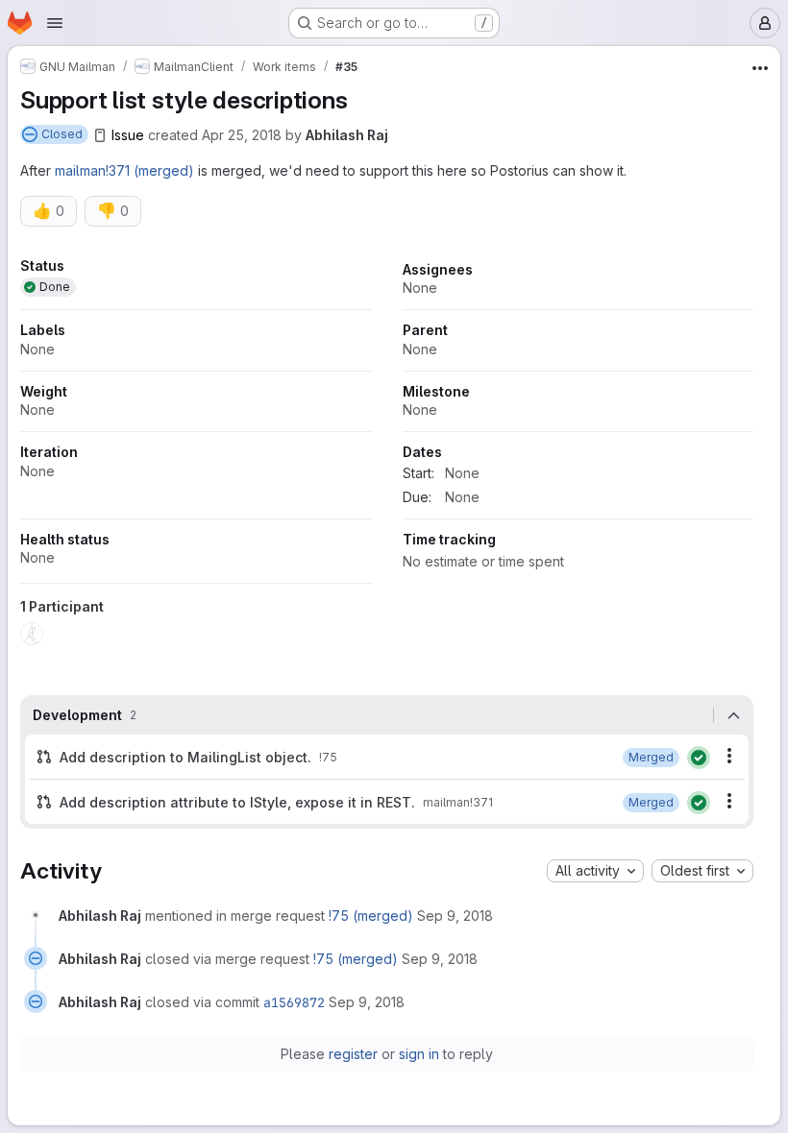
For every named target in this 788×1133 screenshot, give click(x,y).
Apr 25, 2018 (242, 135)
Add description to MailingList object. (185, 757)
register (353, 1054)
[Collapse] (733, 715)
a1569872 (294, 1002)
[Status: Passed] (698, 757)
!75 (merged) (371, 915)
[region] (386, 457)
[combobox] (595, 870)
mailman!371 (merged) (124, 170)
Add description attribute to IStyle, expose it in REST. (237, 802)
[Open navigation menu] (54, 23)
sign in (419, 1054)
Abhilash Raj (347, 135)
